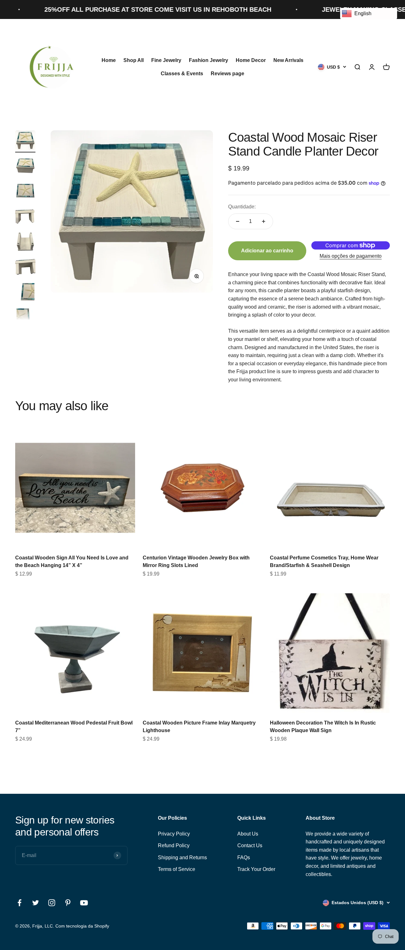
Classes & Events (182, 73)
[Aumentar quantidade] (263, 221)
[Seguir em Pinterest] (68, 902)
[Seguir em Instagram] (51, 902)
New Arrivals (288, 60)
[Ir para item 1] (25, 141)
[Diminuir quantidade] (237, 221)
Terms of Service (176, 869)
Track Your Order (256, 869)
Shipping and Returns (182, 857)
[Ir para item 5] (25, 242)
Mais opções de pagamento (351, 256)
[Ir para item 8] (25, 318)
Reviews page (227, 73)
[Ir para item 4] (25, 217)
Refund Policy (174, 845)
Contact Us (249, 845)
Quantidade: (242, 206)
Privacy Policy (174, 833)
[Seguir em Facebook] (19, 902)
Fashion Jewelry (208, 60)
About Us (247, 833)
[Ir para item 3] (25, 192)
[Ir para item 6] (25, 268)
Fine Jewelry (166, 60)
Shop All (133, 60)
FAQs (243, 857)
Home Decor (251, 60)
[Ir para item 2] (25, 167)
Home (109, 60)
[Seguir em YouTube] (84, 902)
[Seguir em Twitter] (35, 902)
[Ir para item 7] (25, 293)
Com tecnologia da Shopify (82, 925)
